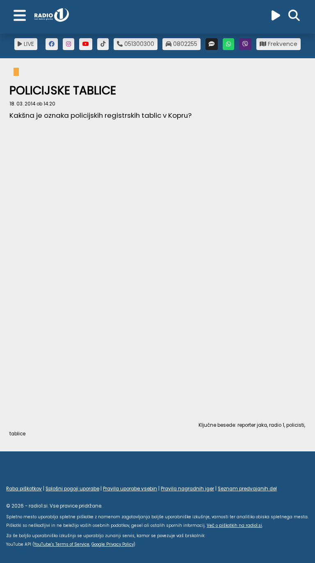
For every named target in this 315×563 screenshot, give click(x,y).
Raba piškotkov (24, 488)
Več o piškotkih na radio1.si (234, 525)
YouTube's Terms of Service (61, 544)
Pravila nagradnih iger (187, 488)
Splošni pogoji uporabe (72, 488)
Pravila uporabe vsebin (130, 488)
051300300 (138, 44)
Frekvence (281, 44)
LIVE (28, 44)
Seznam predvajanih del (247, 488)
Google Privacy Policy (112, 544)
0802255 (184, 44)
